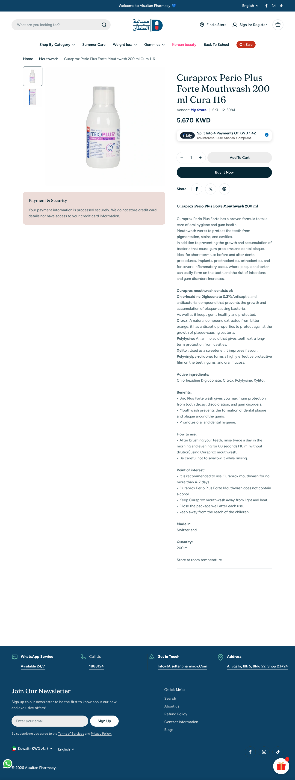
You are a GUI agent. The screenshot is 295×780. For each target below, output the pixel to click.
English (248, 6)
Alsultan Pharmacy (40, 768)
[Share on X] (210, 188)
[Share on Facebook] (196, 188)
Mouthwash (48, 59)
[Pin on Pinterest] (224, 188)
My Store (198, 110)
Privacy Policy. (101, 734)
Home (28, 59)
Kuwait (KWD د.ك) (33, 748)
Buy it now (224, 172)
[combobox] (61, 24)
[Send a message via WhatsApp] (7, 763)
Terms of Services (71, 734)
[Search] (104, 25)
